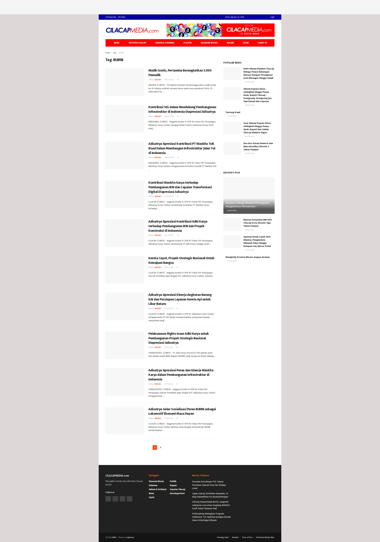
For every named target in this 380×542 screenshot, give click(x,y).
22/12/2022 (168, 309)
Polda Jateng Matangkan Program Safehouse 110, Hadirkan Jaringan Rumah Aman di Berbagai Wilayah (211, 517)
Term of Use (247, 537)
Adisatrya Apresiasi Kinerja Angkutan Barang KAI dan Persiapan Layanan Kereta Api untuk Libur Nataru (180, 299)
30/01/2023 (169, 196)
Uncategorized (177, 493)
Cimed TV (262, 43)
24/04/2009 (232, 261)
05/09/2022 (250, 82)
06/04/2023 (232, 211)
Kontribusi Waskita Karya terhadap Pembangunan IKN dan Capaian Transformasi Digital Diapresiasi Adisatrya (180, 187)
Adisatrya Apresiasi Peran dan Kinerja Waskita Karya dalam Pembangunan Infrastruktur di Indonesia (180, 374)
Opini (245, 43)
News (117, 43)
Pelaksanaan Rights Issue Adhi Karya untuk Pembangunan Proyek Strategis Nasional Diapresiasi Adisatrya (178, 338)
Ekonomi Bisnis (209, 43)
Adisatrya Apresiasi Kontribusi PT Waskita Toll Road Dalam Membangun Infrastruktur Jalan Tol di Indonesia (181, 148)
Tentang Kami (233, 112)
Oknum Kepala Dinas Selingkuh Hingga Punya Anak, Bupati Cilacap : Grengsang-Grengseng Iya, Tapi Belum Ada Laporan (257, 95)
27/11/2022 (168, 347)
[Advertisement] (190, 6)
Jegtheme (130, 537)
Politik (188, 43)
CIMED (113, 537)
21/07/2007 (231, 116)
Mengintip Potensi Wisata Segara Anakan (248, 257)
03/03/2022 (250, 153)
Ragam (230, 43)
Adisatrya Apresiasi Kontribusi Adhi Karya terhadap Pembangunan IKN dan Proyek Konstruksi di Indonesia (177, 226)
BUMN (121, 53)
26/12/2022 (168, 267)
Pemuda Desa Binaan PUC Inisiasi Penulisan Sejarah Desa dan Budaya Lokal (209, 485)
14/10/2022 (168, 418)
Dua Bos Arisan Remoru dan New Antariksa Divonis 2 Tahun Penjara (258, 146)
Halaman (153, 485)
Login (272, 17)
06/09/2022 (250, 105)
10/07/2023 (249, 250)
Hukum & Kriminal (165, 43)
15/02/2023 (249, 230)
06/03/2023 (169, 116)
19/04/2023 (169, 80)
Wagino (158, 80)
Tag (114, 53)
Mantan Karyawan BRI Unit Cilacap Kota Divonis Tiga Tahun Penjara (257, 222)
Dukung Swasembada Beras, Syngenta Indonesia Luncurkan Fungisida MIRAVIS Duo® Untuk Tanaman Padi (211, 505)
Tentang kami (110, 17)
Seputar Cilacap (137, 43)
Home (107, 53)
